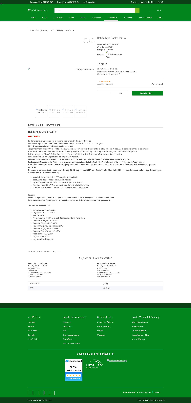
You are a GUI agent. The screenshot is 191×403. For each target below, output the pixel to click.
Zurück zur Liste (34, 30)
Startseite (31, 322)
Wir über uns (32, 331)
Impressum (67, 322)
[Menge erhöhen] (125, 93)
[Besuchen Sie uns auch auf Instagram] (41, 393)
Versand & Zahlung (138, 339)
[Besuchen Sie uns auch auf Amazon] (47, 393)
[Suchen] (137, 10)
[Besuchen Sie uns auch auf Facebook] (30, 393)
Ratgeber (134, 2)
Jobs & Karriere (33, 339)
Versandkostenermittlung (140, 335)
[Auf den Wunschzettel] (91, 40)
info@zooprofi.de (89, 2)
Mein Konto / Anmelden (140, 322)
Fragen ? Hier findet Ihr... (147, 2)
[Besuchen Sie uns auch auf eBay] (52, 393)
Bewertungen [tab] (53, 124)
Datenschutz (67, 326)
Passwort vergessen (139, 331)
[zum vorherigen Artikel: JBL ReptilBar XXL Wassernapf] (160, 30)
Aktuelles (31, 326)
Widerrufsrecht (68, 339)
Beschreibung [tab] (35, 124)
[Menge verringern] (99, 93)
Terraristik (109, 50)
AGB (64, 331)
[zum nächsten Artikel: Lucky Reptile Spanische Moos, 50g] (155, 30)
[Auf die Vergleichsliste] (86, 40)
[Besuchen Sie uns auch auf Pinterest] (36, 393)
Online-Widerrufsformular (71, 343)
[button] (145, 10)
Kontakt (160, 2)
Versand (114, 69)
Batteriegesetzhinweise (71, 335)
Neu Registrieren (137, 326)
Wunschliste (101, 335)
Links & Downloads (103, 326)
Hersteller (31, 335)
